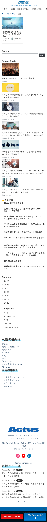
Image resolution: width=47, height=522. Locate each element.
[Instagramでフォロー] (18, 456)
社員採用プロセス (11, 380)
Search (5, 51)
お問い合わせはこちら (34, 515)
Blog (6, 313)
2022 (6, 295)
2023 (6, 292)
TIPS (6, 320)
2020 (6, 303)
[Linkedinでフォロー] (29, 456)
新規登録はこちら (11, 516)
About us (6, 367)
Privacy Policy (23, 502)
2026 (6, 281)
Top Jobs (8, 324)
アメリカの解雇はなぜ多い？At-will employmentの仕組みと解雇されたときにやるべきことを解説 (23, 171)
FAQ (4, 358)
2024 (6, 288)
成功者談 (6, 352)
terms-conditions (23, 463)
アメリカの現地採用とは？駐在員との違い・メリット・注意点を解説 (23, 96)
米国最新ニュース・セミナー (16, 377)
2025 (6, 285)
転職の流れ (7, 349)
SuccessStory (10, 316)
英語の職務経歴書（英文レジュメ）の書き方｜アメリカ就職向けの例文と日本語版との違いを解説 (23, 133)
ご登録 (5, 344)
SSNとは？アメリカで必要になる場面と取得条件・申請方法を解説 (22, 152)
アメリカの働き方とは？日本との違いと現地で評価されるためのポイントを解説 (23, 190)
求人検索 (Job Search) (12, 364)
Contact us (7, 361)
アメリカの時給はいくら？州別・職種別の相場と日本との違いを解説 (23, 114)
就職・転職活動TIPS (11, 347)
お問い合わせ (9, 383)
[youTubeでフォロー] (23, 456)
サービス (8, 374)
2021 (6, 299)
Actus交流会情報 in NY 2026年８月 (18, 78)
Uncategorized (11, 327)
